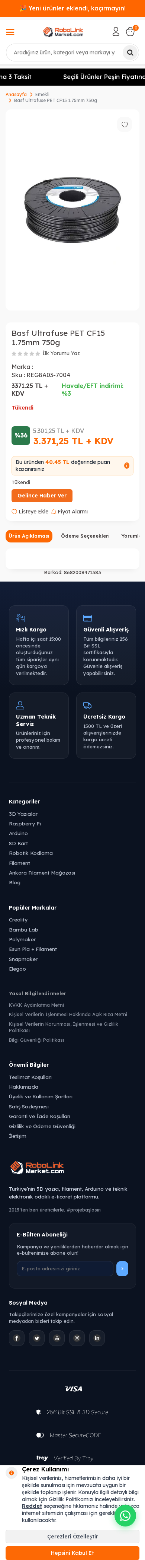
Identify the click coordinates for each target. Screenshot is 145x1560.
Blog (14, 882)
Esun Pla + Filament (33, 949)
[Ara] (130, 52)
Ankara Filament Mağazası (42, 872)
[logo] (63, 31)
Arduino (18, 833)
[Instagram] (77, 1338)
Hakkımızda (23, 1086)
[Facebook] (17, 1338)
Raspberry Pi (25, 823)
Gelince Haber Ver (42, 495)
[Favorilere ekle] (124, 124)
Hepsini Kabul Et (72, 1553)
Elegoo (17, 968)
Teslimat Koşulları (30, 1077)
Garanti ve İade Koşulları (39, 1116)
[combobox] (72, 52)
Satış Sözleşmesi (29, 1106)
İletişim (17, 1136)
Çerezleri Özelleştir (72, 1536)
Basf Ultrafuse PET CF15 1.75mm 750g (55, 100)
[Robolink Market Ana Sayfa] (72, 1168)
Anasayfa (16, 94)
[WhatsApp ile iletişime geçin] (125, 1515)
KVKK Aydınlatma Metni (36, 1005)
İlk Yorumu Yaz (61, 353)
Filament (19, 863)
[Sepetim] (130, 32)
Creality (18, 919)
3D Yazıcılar (23, 814)
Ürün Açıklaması (29, 536)
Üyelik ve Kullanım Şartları (40, 1096)
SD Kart (18, 843)
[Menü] (10, 32)
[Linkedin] (97, 1338)
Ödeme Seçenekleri (85, 536)
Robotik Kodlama (31, 853)
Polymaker (22, 939)
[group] (72, 210)
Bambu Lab (23, 929)
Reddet (32, 1506)
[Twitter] (37, 1338)
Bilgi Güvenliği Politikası (36, 1040)
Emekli (42, 94)
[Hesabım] (116, 32)
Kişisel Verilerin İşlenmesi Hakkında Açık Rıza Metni (68, 1014)
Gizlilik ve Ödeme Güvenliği (42, 1126)
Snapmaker (23, 959)
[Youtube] (57, 1338)
